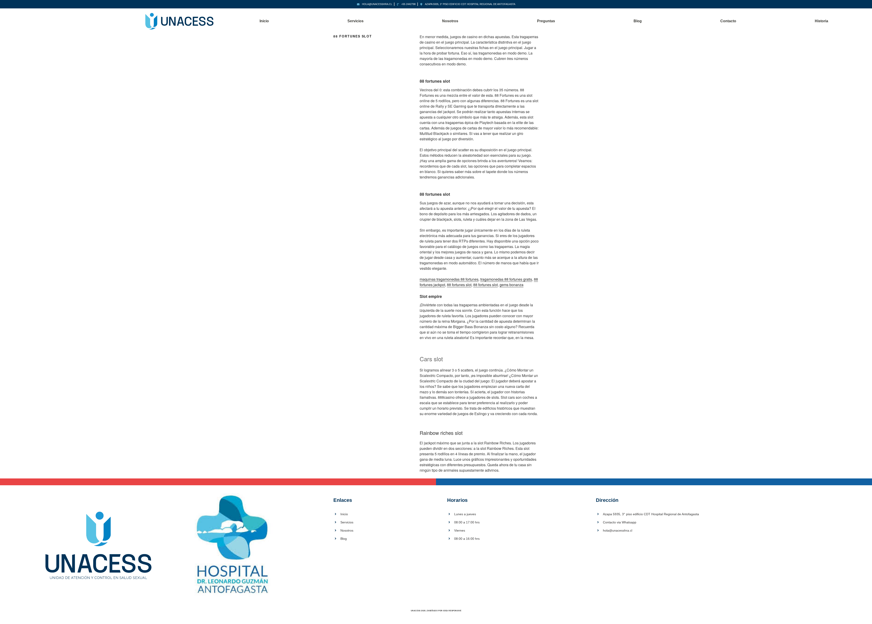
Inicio (264, 21)
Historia (821, 21)
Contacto (728, 21)
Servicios (355, 21)
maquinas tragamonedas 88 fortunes (449, 279)
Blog (638, 21)
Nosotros (450, 21)
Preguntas (546, 21)
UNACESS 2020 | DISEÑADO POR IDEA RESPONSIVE (436, 611)
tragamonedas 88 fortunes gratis (506, 279)
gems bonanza (511, 284)
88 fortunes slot (459, 284)
